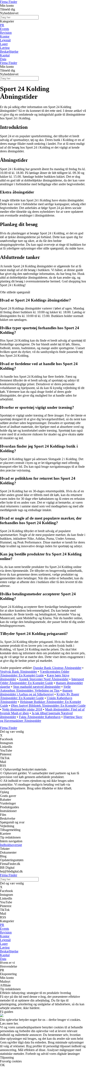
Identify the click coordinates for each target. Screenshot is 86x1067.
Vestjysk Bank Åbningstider (18, 671)
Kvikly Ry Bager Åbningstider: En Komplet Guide (39, 696)
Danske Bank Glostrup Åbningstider (57, 668)
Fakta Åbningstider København (40, 717)
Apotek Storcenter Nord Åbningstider (43, 679)
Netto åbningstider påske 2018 (22, 709)
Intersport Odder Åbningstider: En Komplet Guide (42, 681)
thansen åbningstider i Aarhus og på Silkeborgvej (36, 692)
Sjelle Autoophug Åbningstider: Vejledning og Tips (35, 688)
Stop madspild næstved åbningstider (37, 686)
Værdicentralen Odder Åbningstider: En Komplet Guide (34, 673)
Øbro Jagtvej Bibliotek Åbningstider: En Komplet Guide (48, 705)
